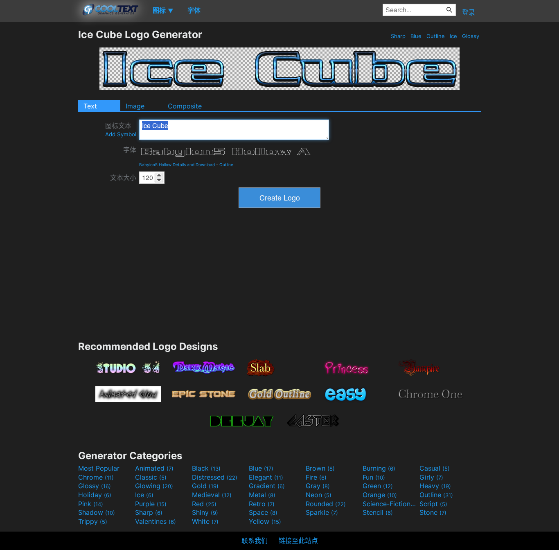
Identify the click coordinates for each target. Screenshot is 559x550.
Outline (435, 36)
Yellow (265, 521)
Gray (318, 486)
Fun (374, 477)
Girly (431, 477)
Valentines (155, 521)
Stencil (378, 512)
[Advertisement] (39, 151)
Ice (453, 36)
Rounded (326, 504)
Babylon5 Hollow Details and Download (177, 164)
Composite (185, 106)
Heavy (435, 486)
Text (90, 106)
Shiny (205, 512)
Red (204, 504)
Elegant (266, 477)
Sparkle (322, 512)
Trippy (92, 521)
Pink (90, 504)
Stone (432, 512)
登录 (468, 12)
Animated (154, 468)
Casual (434, 468)
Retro (262, 504)
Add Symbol (120, 134)
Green (378, 486)
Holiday (94, 495)
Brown (320, 468)
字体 (129, 150)
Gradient (267, 486)
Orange (380, 495)
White (205, 521)
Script (433, 504)
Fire (316, 477)
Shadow (96, 512)
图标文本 (120, 130)
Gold (205, 486)
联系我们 (254, 540)
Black (206, 468)
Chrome (96, 477)
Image (135, 106)
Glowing (154, 486)
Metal (262, 495)
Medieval (212, 495)
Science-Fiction (390, 504)
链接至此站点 (298, 540)
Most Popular (98, 468)
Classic (151, 477)
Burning (379, 468)
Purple (151, 504)
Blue (416, 36)
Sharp (398, 36)
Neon (318, 495)
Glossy (470, 36)
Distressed (214, 477)
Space (263, 512)
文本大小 (123, 178)
